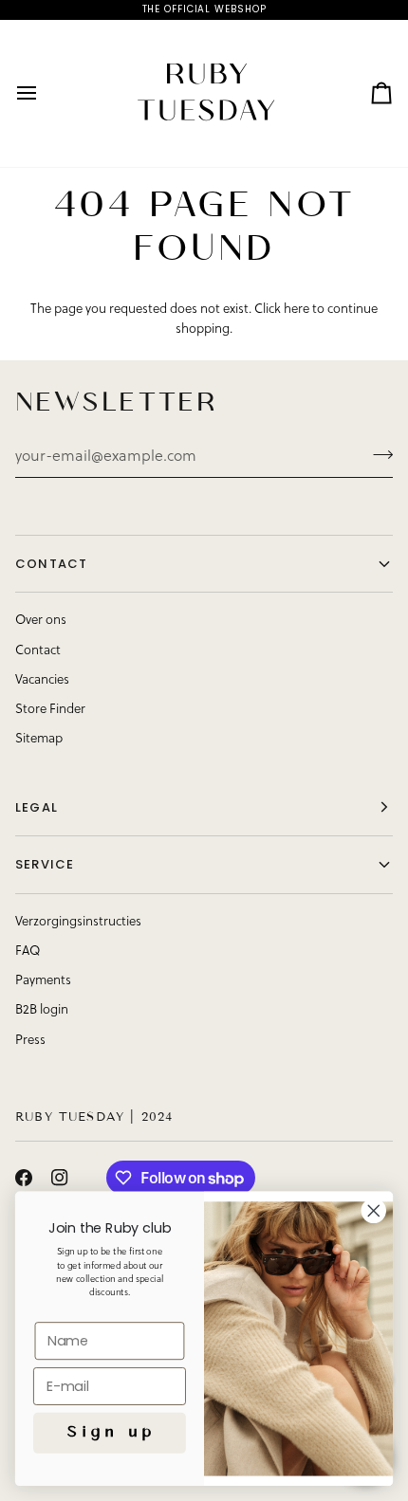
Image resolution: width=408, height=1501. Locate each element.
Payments (43, 981)
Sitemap (39, 739)
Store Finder (50, 710)
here (296, 309)
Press (30, 1041)
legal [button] (36, 807)
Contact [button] (51, 564)
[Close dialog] (374, 1211)
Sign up (109, 1432)
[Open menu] (43, 93)
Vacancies (42, 680)
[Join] (377, 455)
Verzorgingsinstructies (78, 922)
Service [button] (44, 864)
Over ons (40, 620)
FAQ (27, 951)
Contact (38, 651)
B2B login (41, 1010)
